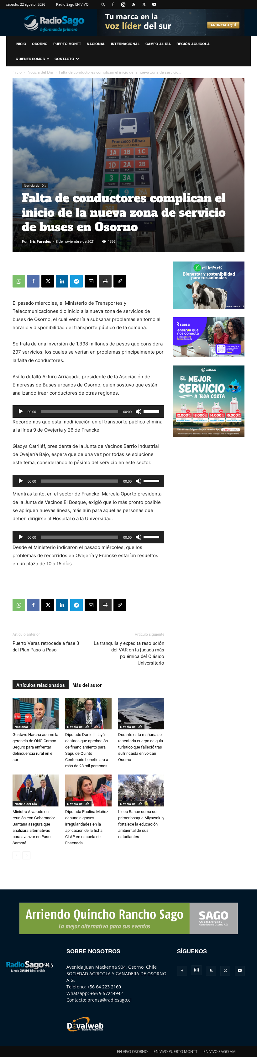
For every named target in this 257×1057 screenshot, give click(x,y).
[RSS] (133, 4)
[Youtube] (154, 4)
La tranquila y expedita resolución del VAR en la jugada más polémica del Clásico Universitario (129, 653)
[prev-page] (16, 855)
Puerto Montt (67, 43)
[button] (103, 4)
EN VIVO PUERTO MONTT (175, 1051)
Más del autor (87, 685)
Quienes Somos (30, 58)
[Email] (91, 281)
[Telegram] (76, 281)
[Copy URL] (119, 281)
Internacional (125, 43)
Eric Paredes (40, 241)
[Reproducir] (21, 411)
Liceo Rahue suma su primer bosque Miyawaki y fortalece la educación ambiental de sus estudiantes (141, 824)
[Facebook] (113, 4)
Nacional (96, 43)
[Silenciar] (138, 411)
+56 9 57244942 (106, 993)
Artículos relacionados (40, 685)
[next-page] (26, 855)
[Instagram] (123, 4)
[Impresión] (105, 281)
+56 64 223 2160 (104, 987)
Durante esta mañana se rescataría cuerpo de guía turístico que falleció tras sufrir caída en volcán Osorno (140, 747)
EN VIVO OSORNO (132, 1051)
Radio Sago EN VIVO (72, 4)
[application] (88, 411)
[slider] (152, 411)
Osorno (40, 43)
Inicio (17, 72)
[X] (144, 4)
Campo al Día (158, 43)
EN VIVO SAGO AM (219, 1051)
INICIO (21, 43)
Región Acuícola (193, 43)
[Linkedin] (62, 281)
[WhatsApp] (19, 281)
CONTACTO (64, 58)
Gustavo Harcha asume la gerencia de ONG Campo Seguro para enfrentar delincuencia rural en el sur (35, 747)
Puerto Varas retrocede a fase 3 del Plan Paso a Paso (46, 646)
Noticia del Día (40, 72)
